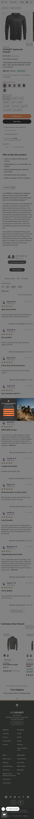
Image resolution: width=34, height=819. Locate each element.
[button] (8, 410)
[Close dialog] (1, 399)
